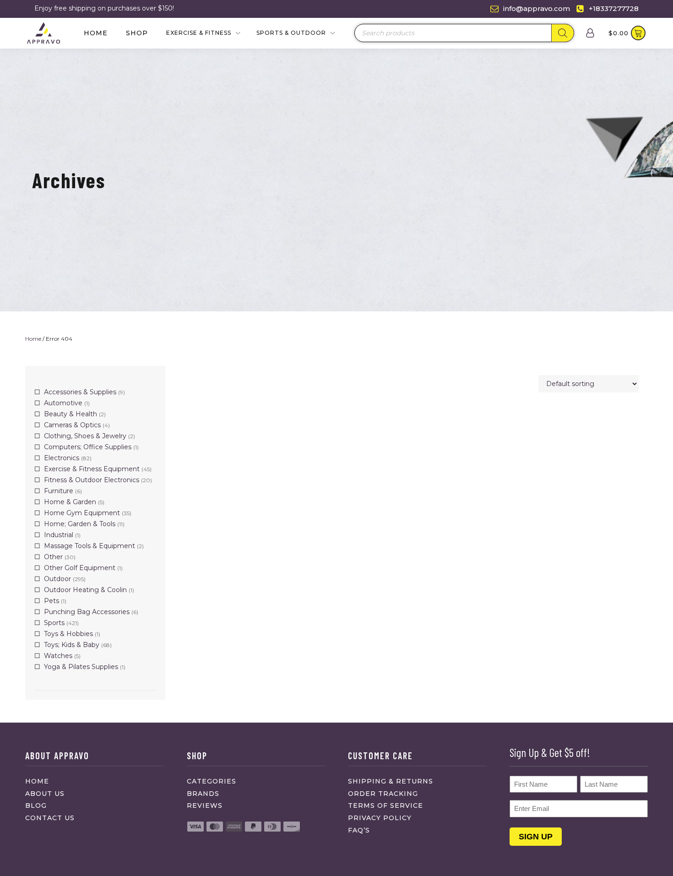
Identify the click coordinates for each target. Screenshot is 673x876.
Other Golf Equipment (79, 568)
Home (96, 33)
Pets (51, 601)
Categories (211, 781)
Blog (36, 805)
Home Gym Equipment (82, 513)
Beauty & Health (70, 414)
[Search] (562, 33)
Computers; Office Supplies (87, 447)
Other (53, 557)
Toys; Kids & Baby (71, 645)
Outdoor (57, 579)
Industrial (58, 535)
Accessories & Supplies (80, 392)
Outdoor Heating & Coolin (85, 590)
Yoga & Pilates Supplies (81, 667)
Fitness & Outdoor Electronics (91, 480)
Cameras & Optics (72, 425)
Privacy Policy (380, 818)
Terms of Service (385, 805)
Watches (58, 656)
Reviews (205, 805)
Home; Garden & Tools (79, 524)
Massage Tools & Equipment (89, 546)
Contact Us (50, 818)
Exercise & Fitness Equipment (92, 469)
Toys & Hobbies (68, 634)
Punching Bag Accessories (87, 612)
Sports (54, 623)
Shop (137, 33)
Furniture (58, 491)
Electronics (61, 458)
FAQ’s (359, 830)
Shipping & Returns (390, 781)
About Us (45, 793)
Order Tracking (383, 793)
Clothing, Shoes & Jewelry (85, 436)
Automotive (63, 403)
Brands (203, 793)
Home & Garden (70, 502)
